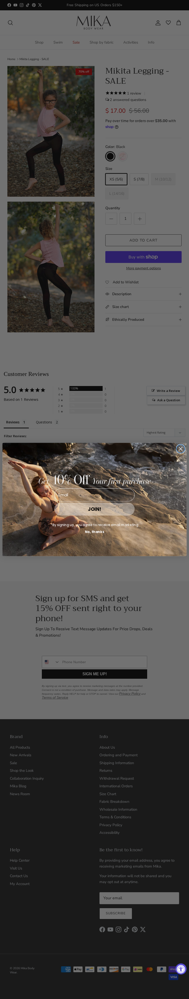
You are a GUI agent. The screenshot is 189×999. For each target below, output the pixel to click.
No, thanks (94, 532)
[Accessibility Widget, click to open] (181, 969)
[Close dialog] (180, 449)
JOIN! (94, 509)
